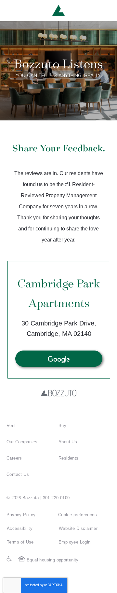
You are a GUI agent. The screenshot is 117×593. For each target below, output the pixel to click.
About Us (67, 441)
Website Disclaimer (78, 528)
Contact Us (17, 474)
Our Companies (21, 441)
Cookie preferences (77, 514)
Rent (11, 425)
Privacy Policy (20, 514)
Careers (14, 458)
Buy (62, 425)
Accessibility (19, 528)
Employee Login (74, 542)
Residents (68, 458)
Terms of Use (20, 542)
